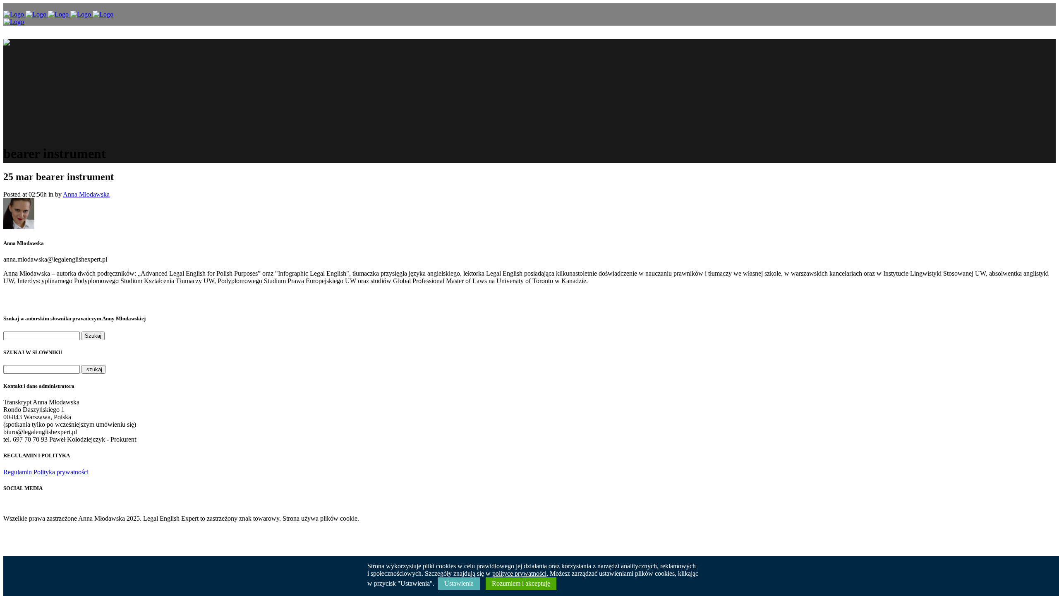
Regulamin (17, 472)
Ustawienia (459, 583)
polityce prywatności (519, 573)
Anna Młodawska (86, 194)
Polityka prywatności (61, 472)
